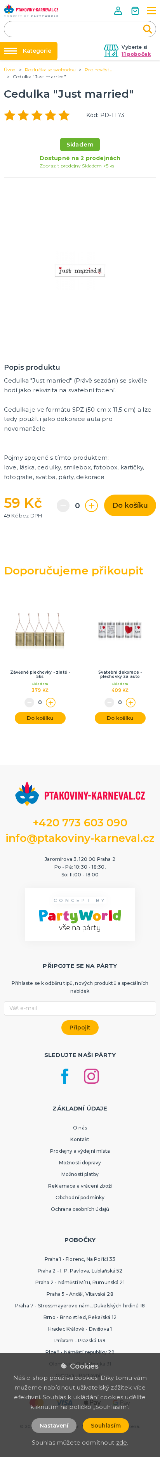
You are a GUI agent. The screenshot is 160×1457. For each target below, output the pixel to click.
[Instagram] (91, 1076)
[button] (118, 11)
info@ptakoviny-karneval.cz (80, 838)
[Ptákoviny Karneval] (31, 10)
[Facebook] (64, 1076)
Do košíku (130, 505)
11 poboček (136, 54)
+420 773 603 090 (80, 822)
